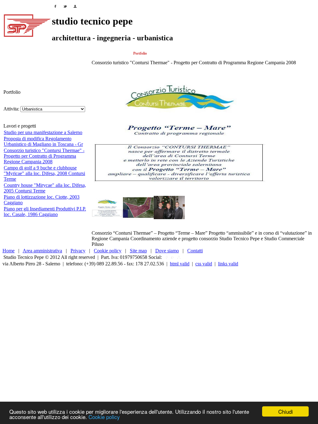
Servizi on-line (186, 53)
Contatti (281, 53)
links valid (228, 263)
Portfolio (140, 53)
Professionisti (78, 53)
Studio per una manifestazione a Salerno (43, 132)
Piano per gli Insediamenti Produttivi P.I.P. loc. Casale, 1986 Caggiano (45, 211)
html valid (179, 263)
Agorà (249, 53)
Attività (37, 53)
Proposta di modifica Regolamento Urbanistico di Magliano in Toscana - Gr (43, 141)
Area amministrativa (42, 250)
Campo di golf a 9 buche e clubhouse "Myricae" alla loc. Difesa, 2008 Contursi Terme (44, 173)
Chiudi (285, 411)
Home (7, 53)
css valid (203, 263)
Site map (138, 250)
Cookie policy (104, 417)
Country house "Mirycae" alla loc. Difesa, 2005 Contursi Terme (45, 188)
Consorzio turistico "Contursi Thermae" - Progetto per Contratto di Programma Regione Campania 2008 (44, 156)
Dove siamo (167, 250)
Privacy (77, 250)
